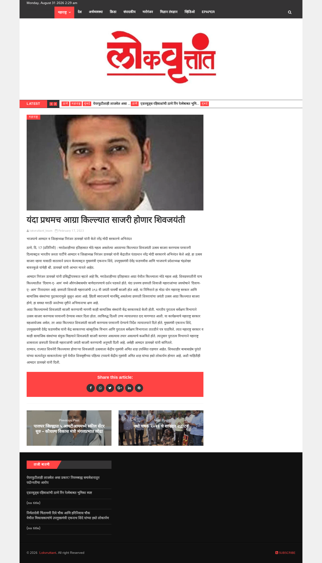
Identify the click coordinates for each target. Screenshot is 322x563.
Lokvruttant (47, 553)
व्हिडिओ (190, 12)
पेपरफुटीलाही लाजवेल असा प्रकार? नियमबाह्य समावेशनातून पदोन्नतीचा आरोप (63, 480)
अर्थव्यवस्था (96, 12)
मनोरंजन (148, 12)
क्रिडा (113, 12)
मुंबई (87, 104)
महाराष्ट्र (62, 12)
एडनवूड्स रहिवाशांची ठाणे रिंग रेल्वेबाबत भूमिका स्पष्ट (173, 104)
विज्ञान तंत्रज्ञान (169, 12)
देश (80, 12)
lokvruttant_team (41, 231)
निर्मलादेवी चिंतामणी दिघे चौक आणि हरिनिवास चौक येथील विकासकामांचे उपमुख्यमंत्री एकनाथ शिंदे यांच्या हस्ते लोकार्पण (69, 516)
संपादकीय (130, 12)
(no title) (33, 503)
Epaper (208, 12)
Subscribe (286, 553)
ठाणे (65, 104)
